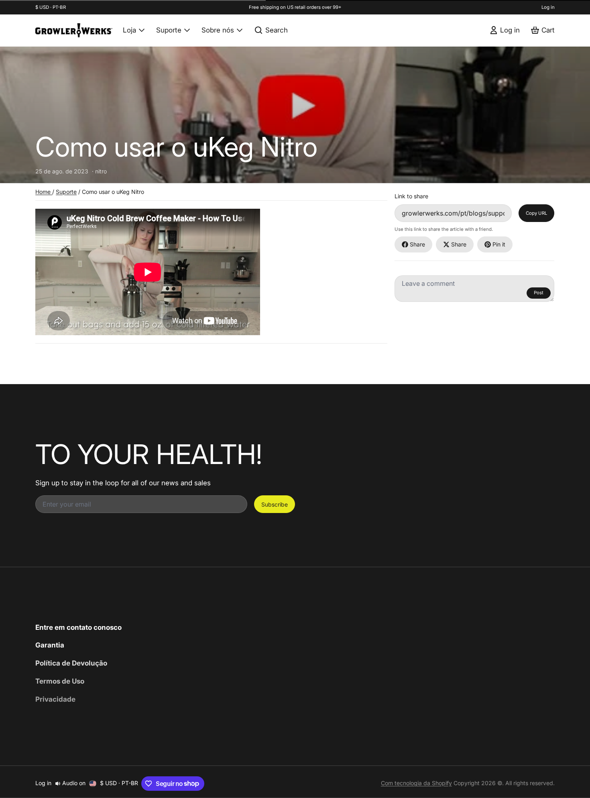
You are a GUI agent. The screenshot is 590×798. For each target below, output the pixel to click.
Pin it (498, 244)
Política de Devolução (71, 663)
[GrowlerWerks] (73, 30)
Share (417, 244)
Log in (548, 7)
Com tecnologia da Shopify (416, 783)
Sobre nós (217, 30)
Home (43, 191)
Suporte (168, 30)
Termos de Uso (59, 681)
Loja (129, 30)
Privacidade (55, 699)
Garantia (49, 645)
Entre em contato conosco (78, 627)
